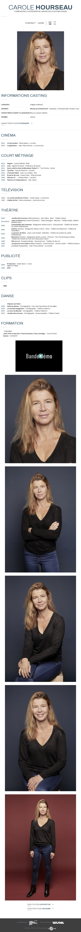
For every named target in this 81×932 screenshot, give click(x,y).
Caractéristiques (15, 123)
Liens (41, 23)
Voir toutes (39, 904)
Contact (30, 23)
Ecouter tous (39, 909)
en (55, 24)
